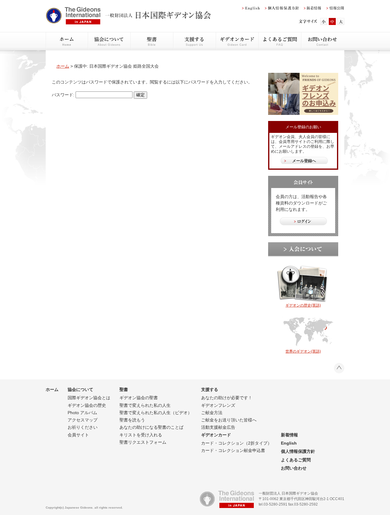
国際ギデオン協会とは (89, 397)
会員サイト (78, 434)
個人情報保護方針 (298, 451)
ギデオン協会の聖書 (138, 397)
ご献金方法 (211, 412)
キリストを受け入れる (140, 434)
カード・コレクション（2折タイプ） (236, 443)
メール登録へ (304, 160)
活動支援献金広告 (218, 427)
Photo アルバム (82, 412)
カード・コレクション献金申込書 (233, 450)
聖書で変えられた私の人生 (145, 405)
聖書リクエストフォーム (142, 442)
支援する (209, 389)
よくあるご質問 (296, 459)
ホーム (62, 66)
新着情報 (289, 434)
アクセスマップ (83, 419)
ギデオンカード (216, 434)
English (289, 443)
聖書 (123, 389)
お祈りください (83, 427)
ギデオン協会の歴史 (87, 405)
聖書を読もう (132, 419)
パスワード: (64, 94)
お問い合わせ (294, 468)
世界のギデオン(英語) (303, 351)
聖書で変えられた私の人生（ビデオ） (155, 412)
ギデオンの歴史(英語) (303, 305)
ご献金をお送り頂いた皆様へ (229, 419)
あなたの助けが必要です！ (226, 397)
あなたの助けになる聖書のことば (151, 427)
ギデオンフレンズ (218, 405)
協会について (80, 389)
